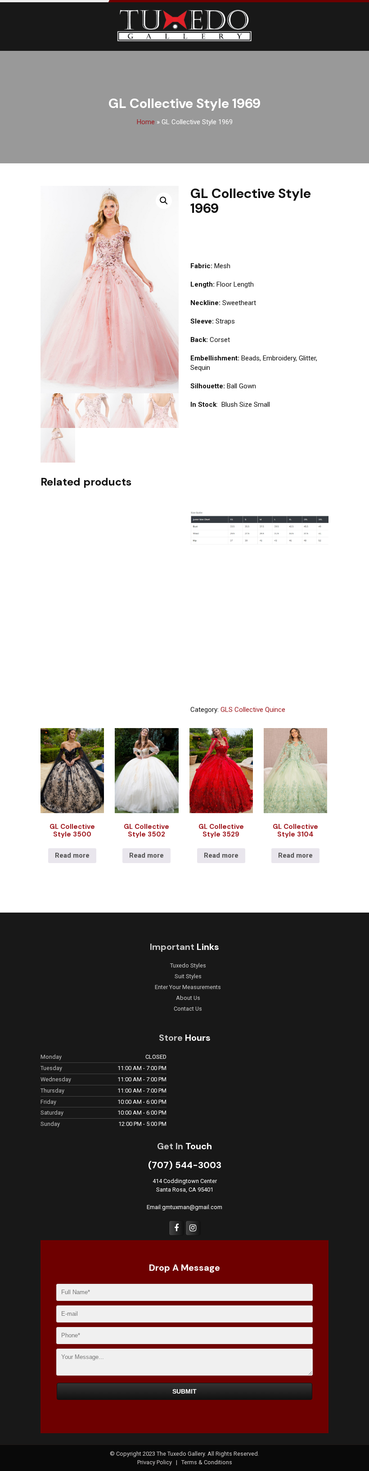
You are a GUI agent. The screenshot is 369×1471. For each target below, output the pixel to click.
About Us (188, 998)
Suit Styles (188, 976)
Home (146, 122)
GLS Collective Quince (252, 710)
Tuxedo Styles (188, 966)
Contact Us (188, 1009)
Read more (72, 855)
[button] (164, 201)
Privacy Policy (155, 1462)
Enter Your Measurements (188, 987)
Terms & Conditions (206, 1462)
